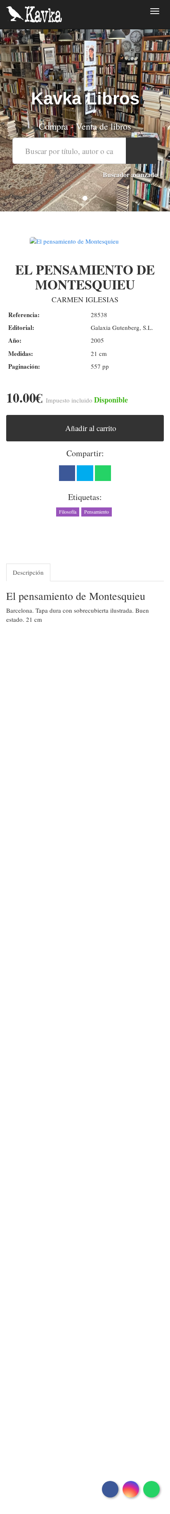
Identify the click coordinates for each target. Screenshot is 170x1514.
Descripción (28, 572)
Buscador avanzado (130, 174)
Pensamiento (96, 511)
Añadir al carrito (89, 428)
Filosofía (67, 511)
